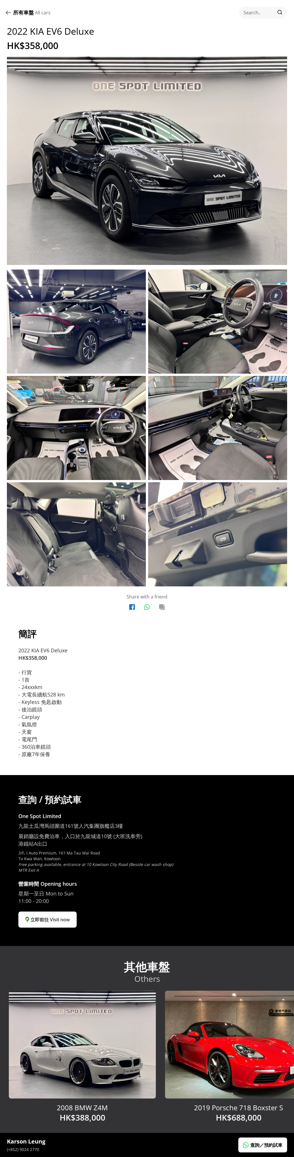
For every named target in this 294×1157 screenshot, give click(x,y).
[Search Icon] (263, 13)
